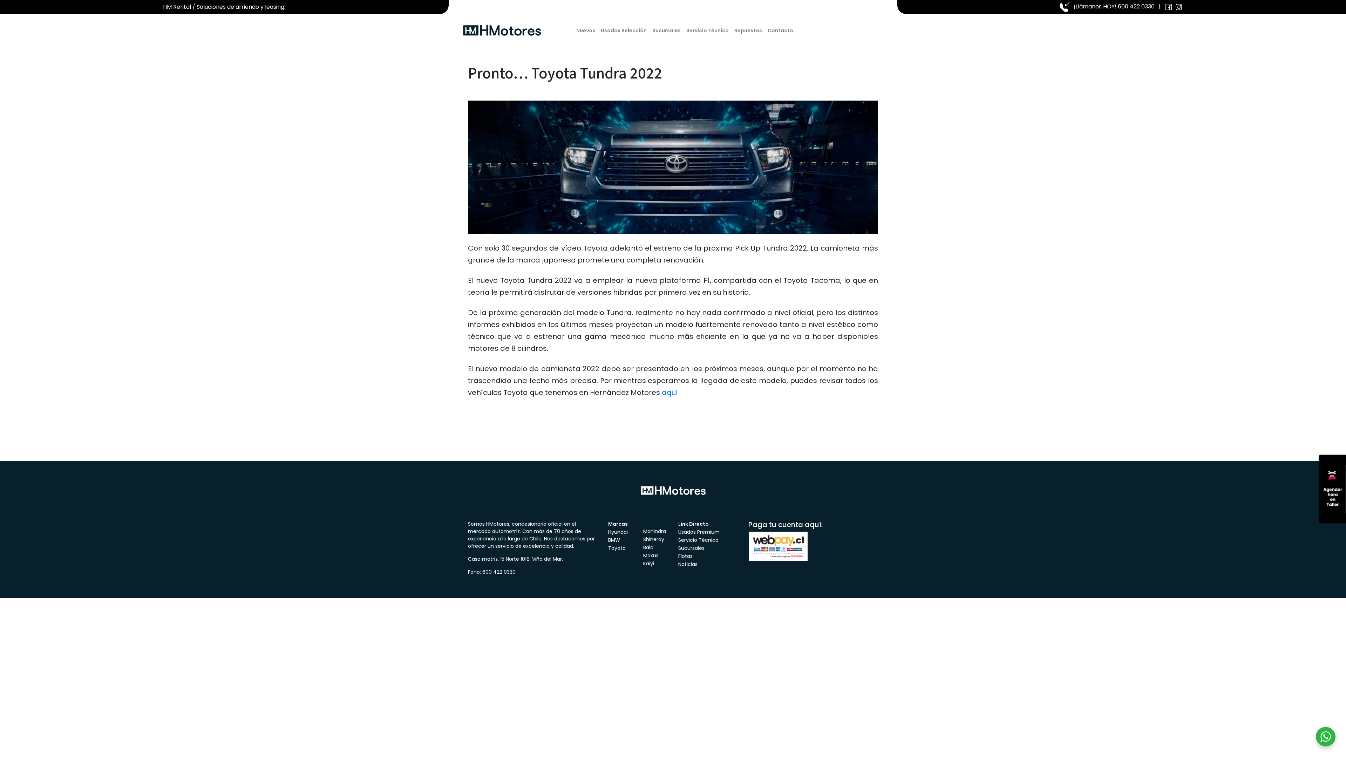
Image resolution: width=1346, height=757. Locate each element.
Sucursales (666, 30)
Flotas (685, 556)
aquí (670, 392)
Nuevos (585, 30)
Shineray (653, 539)
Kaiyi (648, 563)
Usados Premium (699, 532)
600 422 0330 (1136, 6)
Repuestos (748, 30)
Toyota (617, 548)
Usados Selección (624, 30)
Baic (648, 547)
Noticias (688, 564)
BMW (614, 540)
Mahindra (654, 531)
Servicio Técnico (707, 30)
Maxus (651, 555)
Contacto (780, 30)
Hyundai (618, 532)
